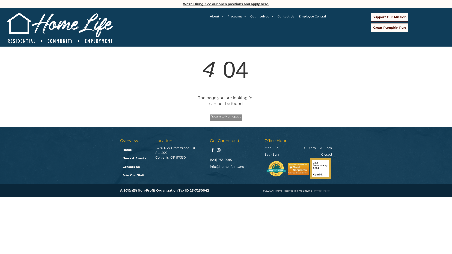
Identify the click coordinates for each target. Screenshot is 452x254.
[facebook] (212, 150)
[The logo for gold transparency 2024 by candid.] (320, 168)
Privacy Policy (322, 190)
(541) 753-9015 (221, 160)
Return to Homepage (226, 116)
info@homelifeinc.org (227, 167)
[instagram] (218, 150)
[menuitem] (218, 16)
